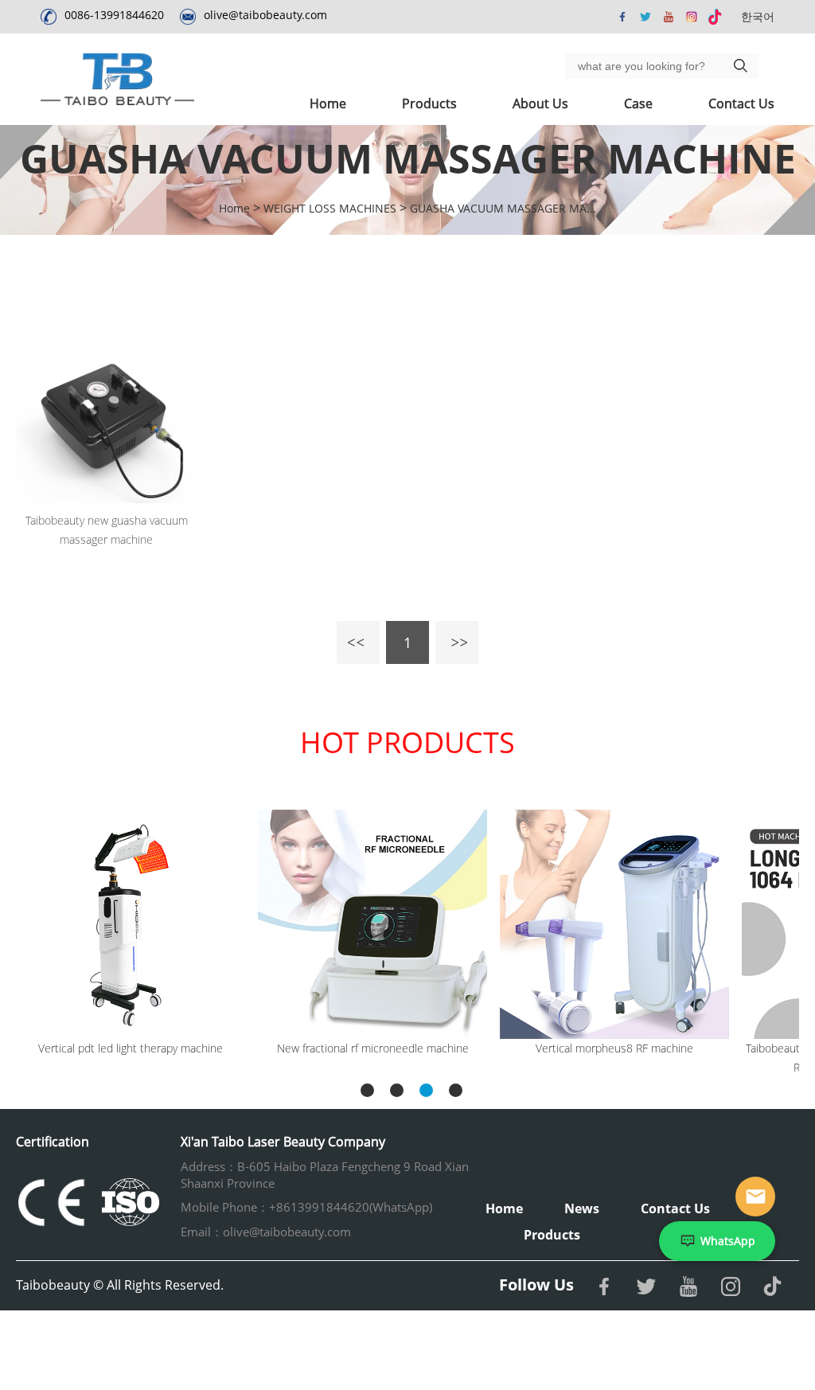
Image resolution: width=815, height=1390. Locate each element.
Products (429, 103)
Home (328, 103)
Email (755, 1196)
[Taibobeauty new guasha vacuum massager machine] (106, 412)
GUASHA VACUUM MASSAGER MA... (503, 208)
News (581, 1208)
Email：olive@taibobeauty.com (266, 1232)
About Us (540, 103)
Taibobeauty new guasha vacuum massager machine (106, 530)
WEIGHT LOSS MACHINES (329, 208)
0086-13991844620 (114, 14)
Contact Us (741, 103)
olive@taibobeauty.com (265, 14)
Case (638, 103)
